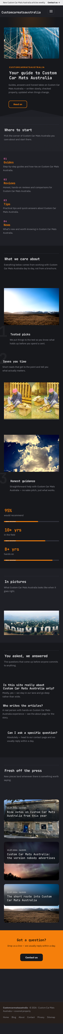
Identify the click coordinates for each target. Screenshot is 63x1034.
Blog (14, 1017)
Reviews (9, 183)
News (7, 225)
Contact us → (54, 2)
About (21, 1017)
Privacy (40, 1017)
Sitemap (51, 1017)
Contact (31, 1017)
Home (6, 1017)
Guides (9, 162)
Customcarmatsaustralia (21, 12)
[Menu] (51, 11)
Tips (7, 204)
